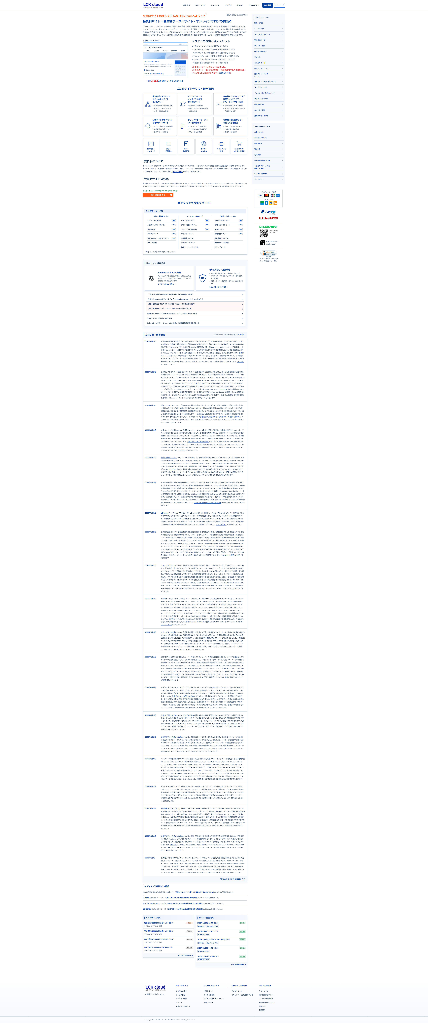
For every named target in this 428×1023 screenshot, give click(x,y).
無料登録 (267, 5)
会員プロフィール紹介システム (198, 441)
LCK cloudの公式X (225, 389)
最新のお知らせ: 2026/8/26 (236, 15)
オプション (215, 5)
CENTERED (147, 909)
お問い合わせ (208, 1002)
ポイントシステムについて (195, 622)
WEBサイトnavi (148, 903)
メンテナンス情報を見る (185, 955)
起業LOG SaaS (180, 892)
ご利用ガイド (254, 5)
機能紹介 (186, 5)
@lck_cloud (270, 244)
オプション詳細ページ (231, 555)
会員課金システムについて (170, 808)
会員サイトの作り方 (183, 1006)
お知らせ (240, 5)
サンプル (228, 5)
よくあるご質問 (209, 995)
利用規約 (262, 1010)
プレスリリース (221, 524)
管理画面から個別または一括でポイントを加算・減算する (220, 417)
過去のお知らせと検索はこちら (232, 879)
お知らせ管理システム (169, 458)
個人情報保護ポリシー (267, 995)
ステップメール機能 (168, 632)
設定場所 (241, 335)
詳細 (226, 677)
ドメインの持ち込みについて (214, 998)
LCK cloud (164, 513)
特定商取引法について (267, 1002)
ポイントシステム (167, 405)
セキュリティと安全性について (242, 995)
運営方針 (262, 1006)
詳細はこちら (224, 73)
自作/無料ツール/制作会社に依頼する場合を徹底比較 (185, 909)
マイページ (279, 5)
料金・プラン (200, 5)
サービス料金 (180, 995)
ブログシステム (188, 715)
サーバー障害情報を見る (238, 964)
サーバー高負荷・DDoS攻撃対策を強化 (207, 502)
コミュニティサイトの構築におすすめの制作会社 (182, 898)
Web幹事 (146, 898)
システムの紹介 (181, 991)
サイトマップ (263, 991)
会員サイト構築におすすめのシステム (200, 892)
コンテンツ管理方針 (266, 998)
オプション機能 (181, 998)
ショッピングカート (168, 565)
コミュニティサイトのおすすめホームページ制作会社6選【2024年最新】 (179, 903)
